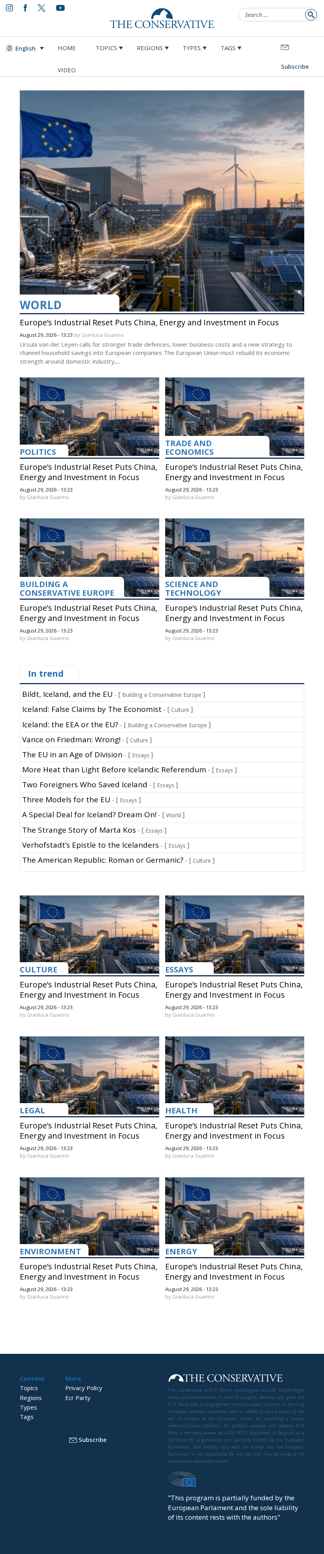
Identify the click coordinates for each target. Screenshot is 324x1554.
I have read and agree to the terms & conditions (165, 838)
